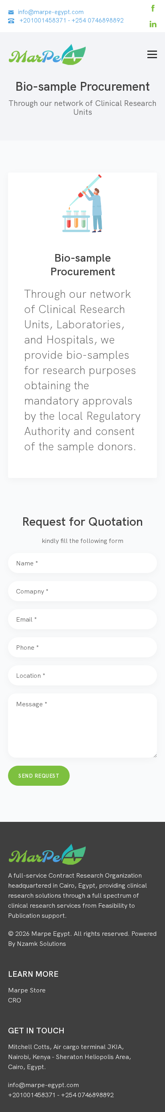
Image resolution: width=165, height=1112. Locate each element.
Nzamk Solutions (41, 943)
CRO (14, 1000)
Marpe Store (27, 990)
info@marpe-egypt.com (51, 12)
